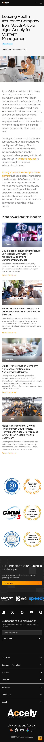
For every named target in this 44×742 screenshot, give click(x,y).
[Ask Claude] (11, 730)
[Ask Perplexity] (22, 730)
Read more (7, 275)
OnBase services (27, 159)
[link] (3, 612)
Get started (8, 583)
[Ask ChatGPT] (16, 730)
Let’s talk (40, 738)
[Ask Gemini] (27, 730)
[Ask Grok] (33, 730)
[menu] (41, 3)
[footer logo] (22, 717)
